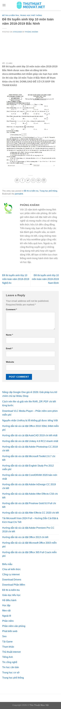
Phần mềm (8, 621)
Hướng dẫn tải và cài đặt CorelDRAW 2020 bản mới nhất (29, 477)
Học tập (6, 605)
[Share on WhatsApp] (17, 180)
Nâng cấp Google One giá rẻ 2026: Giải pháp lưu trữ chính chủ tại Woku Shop (29, 394)
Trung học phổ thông (31, 15)
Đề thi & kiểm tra (10, 15)
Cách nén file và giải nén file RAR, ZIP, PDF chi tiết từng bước (29, 403)
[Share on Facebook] (22, 180)
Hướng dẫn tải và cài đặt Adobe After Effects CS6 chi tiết (30, 496)
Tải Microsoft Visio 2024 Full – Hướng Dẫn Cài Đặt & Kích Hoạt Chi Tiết (30, 520)
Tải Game (7, 641)
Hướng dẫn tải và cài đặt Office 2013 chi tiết (25, 537)
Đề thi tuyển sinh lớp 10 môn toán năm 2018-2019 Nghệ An (15, 279)
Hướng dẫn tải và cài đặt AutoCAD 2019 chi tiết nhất (29, 435)
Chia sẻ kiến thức (11, 569)
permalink (19, 194)
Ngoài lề (6, 616)
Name (9, 335)
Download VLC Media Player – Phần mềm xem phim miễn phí (30, 413)
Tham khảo (8, 647)
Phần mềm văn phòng (13, 626)
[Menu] (4, 5)
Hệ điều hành (9, 600)
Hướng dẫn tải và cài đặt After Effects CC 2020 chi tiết (30, 512)
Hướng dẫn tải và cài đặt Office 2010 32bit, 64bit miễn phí (30, 428)
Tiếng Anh (7, 657)
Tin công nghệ (9, 662)
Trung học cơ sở (11, 672)
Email (9, 348)
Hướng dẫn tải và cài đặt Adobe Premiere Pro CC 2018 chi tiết (28, 530)
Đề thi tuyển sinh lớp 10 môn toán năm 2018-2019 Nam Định (45, 279)
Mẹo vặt (6, 610)
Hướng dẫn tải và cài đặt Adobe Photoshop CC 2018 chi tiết (30, 448)
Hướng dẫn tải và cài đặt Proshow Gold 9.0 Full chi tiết (29, 505)
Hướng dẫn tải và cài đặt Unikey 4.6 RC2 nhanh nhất (30, 441)
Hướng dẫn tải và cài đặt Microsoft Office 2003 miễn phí (29, 545)
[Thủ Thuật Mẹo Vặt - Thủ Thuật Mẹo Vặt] (30, 5)
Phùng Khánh (31, 32)
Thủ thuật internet (11, 652)
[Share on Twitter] (27, 180)
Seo (4, 636)
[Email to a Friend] (33, 180)
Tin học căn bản (10, 667)
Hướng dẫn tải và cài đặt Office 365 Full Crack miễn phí (29, 554)
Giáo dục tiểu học (11, 595)
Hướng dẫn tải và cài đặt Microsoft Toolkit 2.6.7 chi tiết (28, 458)
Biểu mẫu (7, 564)
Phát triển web (9, 631)
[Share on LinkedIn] (43, 180)
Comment (11, 309)
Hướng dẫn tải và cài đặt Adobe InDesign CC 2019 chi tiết (29, 486)
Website (10, 362)
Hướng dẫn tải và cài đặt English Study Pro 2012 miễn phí (28, 467)
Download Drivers (11, 579)
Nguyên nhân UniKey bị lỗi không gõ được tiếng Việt (30, 420)
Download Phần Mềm (13, 584)
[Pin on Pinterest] (38, 180)
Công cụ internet (11, 574)
